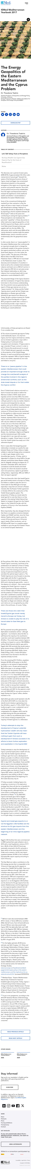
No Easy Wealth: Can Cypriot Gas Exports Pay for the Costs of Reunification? (13, 160)
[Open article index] (28, 19)
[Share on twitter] (2, 114)
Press (2, 1120)
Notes (4, 166)
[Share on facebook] (6, 114)
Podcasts (3, 1118)
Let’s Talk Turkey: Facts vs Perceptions (15, 154)
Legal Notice (23, 1160)
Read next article (15, 1038)
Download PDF (16, 122)
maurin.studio (27, 1165)
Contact (3, 1126)
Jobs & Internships (15, 1144)
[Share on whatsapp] (10, 114)
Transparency (5, 1124)
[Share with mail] (18, 114)
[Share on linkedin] (14, 114)
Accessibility (18, 1160)
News (2, 1116)
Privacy (28, 1160)
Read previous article (15, 1032)
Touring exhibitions (6, 1122)
